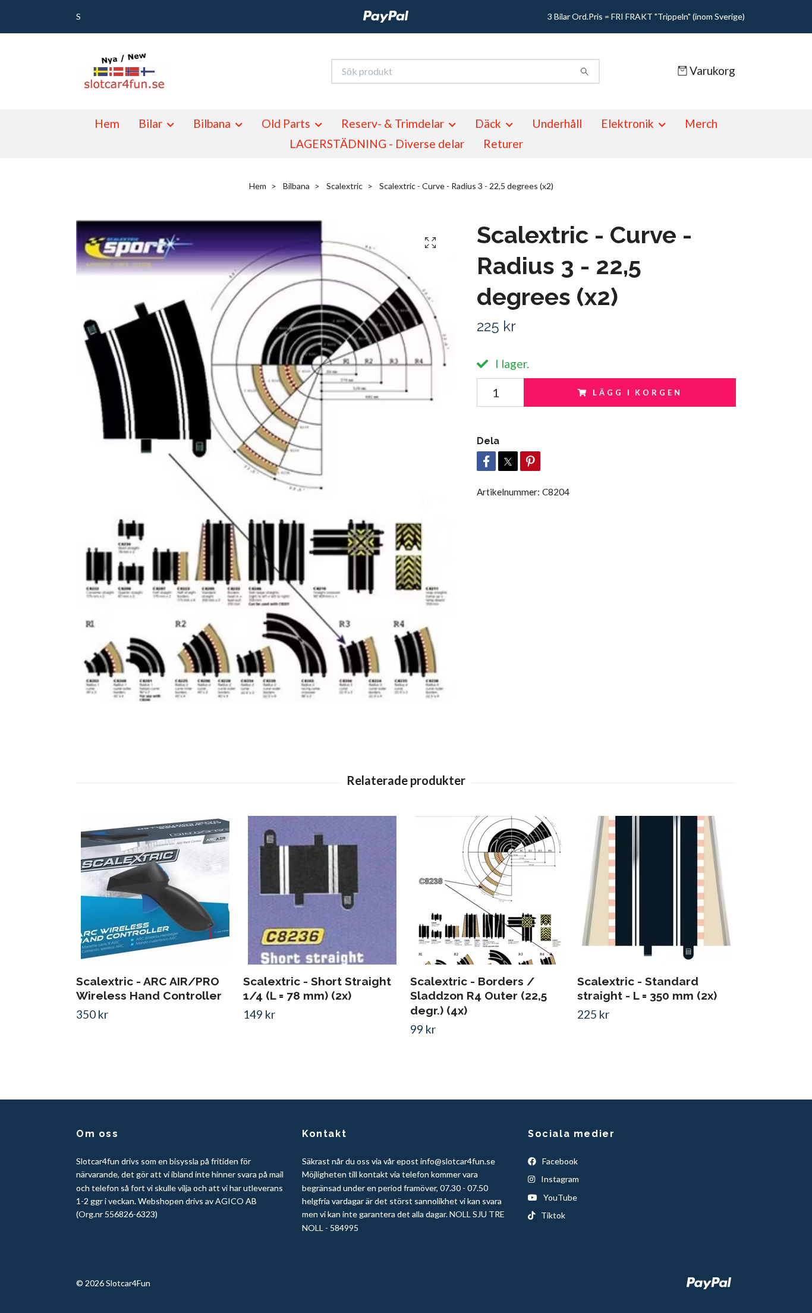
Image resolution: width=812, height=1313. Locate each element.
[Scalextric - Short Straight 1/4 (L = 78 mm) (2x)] (322, 890)
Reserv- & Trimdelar (392, 123)
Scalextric (344, 186)
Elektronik (627, 123)
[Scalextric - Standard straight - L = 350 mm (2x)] (656, 890)
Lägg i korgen (637, 392)
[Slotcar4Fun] (241, 71)
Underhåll (557, 123)
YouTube (559, 1197)
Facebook (559, 1161)
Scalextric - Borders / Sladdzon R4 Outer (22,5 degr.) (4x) (478, 996)
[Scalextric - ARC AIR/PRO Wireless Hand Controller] (155, 890)
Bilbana (212, 123)
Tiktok (552, 1215)
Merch (701, 123)
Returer (503, 143)
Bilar (150, 123)
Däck (488, 123)
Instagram (559, 1179)
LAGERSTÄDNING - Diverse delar (376, 143)
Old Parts (286, 123)
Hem (107, 123)
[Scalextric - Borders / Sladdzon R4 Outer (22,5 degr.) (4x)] (489, 890)
